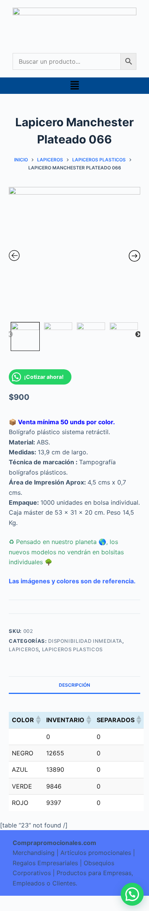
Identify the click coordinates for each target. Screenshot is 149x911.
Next (138, 334)
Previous (10, 334)
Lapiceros (24, 649)
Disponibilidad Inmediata (85, 641)
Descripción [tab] (74, 685)
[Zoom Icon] (74, 252)
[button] (74, 85)
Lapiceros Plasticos (72, 649)
